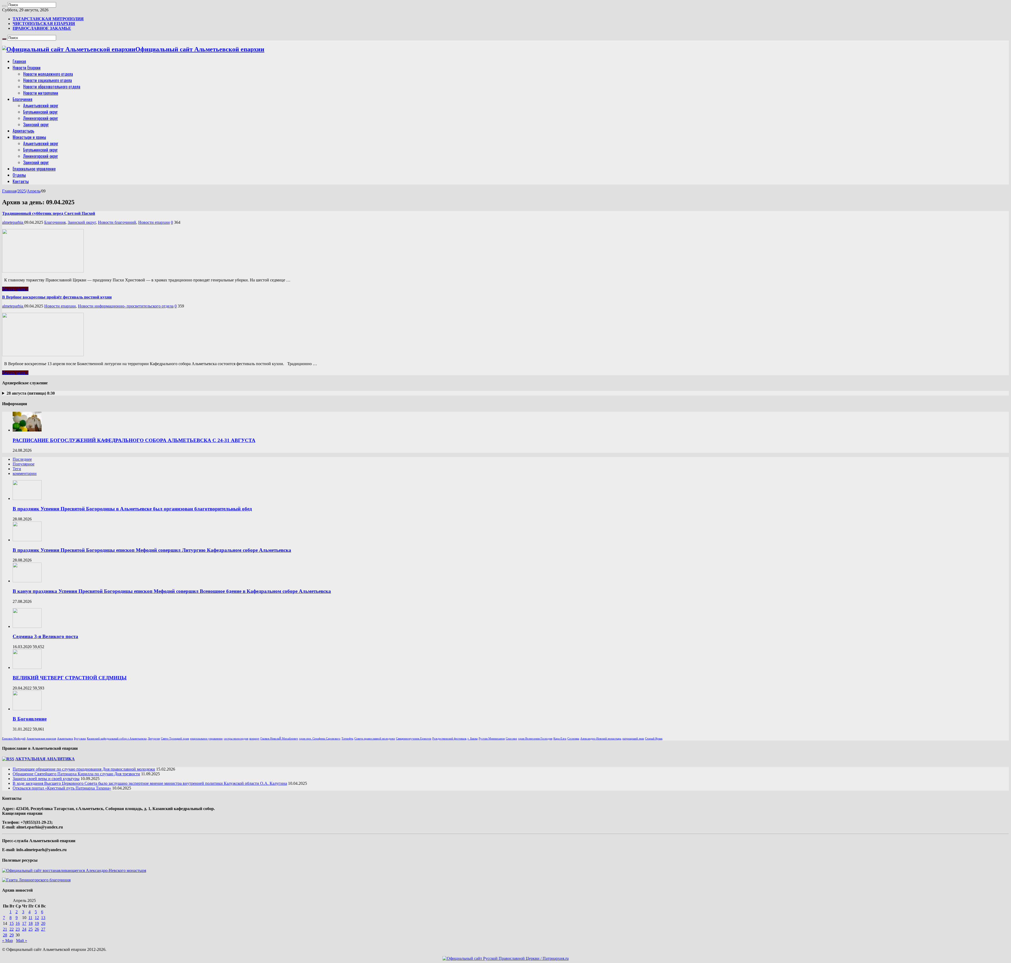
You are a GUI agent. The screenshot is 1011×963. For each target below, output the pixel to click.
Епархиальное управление (34, 169)
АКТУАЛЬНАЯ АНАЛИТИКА (45, 759)
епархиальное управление (206, 738)
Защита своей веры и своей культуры (46, 778)
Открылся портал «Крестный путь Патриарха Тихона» (62, 788)
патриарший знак (633, 738)
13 (43, 917)
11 (30, 917)
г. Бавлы (473, 738)
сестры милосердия (236, 738)
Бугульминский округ (40, 112)
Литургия (154, 738)
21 (5, 929)
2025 (21, 191)
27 (43, 929)
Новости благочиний (117, 222)
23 (18, 929)
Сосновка (573, 738)
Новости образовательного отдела (51, 86)
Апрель (33, 191)
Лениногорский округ (40, 118)
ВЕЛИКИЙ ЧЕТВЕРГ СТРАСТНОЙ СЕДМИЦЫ (70, 678)
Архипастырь (23, 131)
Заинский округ (36, 124)
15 (11, 923)
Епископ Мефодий (14, 738)
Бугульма (80, 738)
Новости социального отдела (47, 80)
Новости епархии (154, 222)
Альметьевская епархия (41, 738)
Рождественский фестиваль (449, 738)
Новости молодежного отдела (48, 74)
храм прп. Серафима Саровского (319, 738)
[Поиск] (4, 6)
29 (11, 935)
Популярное (23, 464)
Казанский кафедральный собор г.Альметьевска (117, 738)
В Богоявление (30, 719)
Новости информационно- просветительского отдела (126, 306)
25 (30, 929)
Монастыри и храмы (29, 137)
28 (5, 935)
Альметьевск (65, 738)
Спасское (511, 738)
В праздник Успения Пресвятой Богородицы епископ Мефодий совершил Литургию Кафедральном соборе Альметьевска (152, 550)
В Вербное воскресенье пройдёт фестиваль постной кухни (57, 297)
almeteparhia (13, 222)
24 (24, 929)
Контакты (21, 181)
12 (37, 917)
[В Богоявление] (27, 709)
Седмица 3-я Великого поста (45, 636)
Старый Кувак (653, 738)
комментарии (25, 473)
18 (30, 923)
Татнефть (347, 738)
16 (18, 923)
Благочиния (22, 99)
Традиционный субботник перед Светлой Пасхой (48, 213)
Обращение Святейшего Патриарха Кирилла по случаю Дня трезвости (76, 774)
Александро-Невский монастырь (600, 738)
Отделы (19, 175)
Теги (17, 468)
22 (11, 929)
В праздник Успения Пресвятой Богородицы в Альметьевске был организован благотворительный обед (132, 509)
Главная (19, 61)
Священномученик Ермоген (413, 738)
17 (24, 923)
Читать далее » (15, 289)
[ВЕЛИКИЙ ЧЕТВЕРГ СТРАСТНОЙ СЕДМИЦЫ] (27, 667)
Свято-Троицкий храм (175, 738)
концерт (254, 738)
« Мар (7, 940)
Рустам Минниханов (492, 738)
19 (37, 923)
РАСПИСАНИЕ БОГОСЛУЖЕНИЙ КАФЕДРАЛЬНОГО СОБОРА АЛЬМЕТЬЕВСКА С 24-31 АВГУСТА (134, 440)
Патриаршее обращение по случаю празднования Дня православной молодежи (84, 769)
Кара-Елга (559, 738)
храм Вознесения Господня (535, 738)
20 (43, 923)
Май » (21, 940)
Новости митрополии (40, 93)
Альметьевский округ (40, 105)
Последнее (22, 459)
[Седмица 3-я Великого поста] (27, 626)
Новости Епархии (27, 67)
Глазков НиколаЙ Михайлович (279, 738)
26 (37, 929)
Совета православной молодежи (374, 738)
